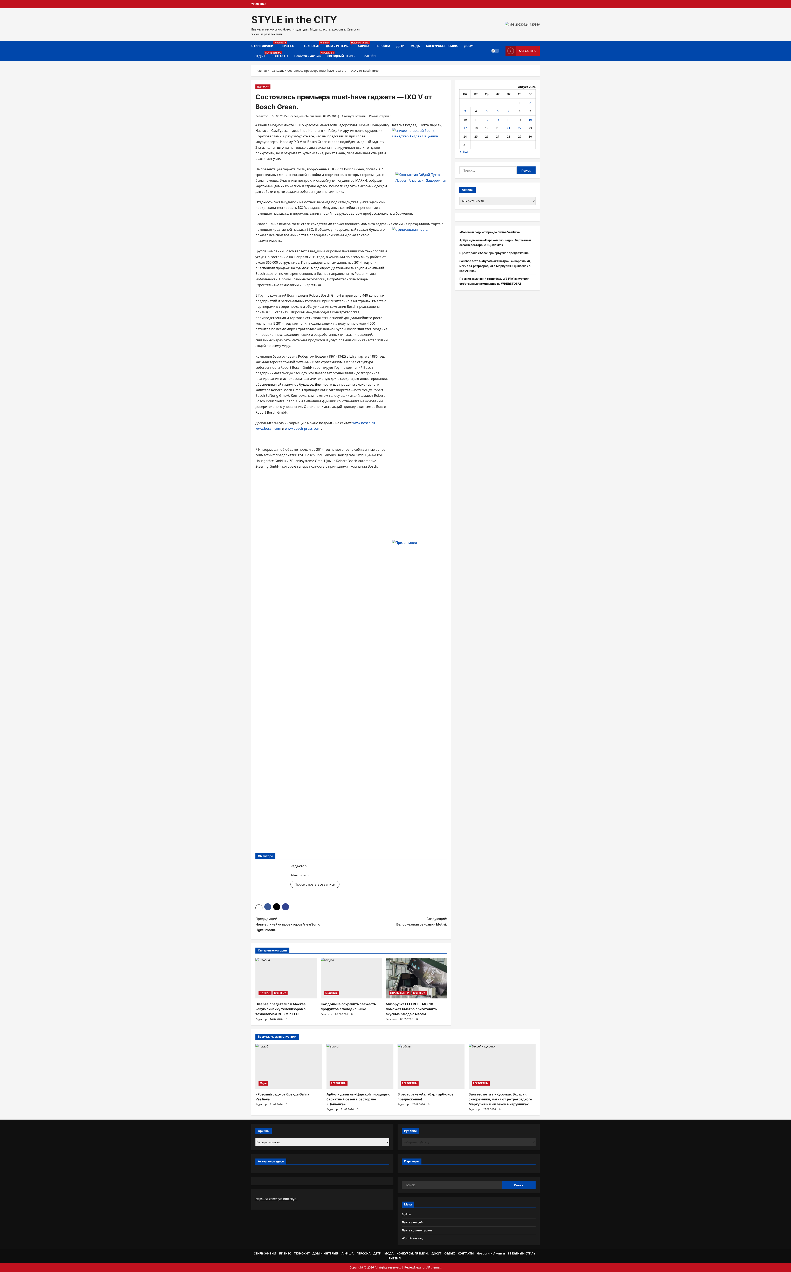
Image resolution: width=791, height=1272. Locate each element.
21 (508, 128)
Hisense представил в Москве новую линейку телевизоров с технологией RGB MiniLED (280, 1009)
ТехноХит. (263, 86)
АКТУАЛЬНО (528, 51)
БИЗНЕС (288, 46)
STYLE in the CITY (294, 19)
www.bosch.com (268, 428)
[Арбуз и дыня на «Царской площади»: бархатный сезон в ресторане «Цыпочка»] (359, 1066)
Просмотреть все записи (315, 884)
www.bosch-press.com (302, 428)
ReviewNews (413, 1267)
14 (508, 120)
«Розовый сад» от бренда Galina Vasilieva (489, 232)
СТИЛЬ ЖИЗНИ (265, 44)
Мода (263, 1083)
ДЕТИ (400, 46)
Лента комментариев (417, 1230)
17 (465, 128)
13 (497, 120)
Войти (406, 1214)
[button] (258, 907)
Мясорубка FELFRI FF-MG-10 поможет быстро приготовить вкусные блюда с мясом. (411, 1009)
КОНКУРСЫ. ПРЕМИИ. (442, 46)
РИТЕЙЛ (370, 56)
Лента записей (412, 1222)
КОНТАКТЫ (280, 56)
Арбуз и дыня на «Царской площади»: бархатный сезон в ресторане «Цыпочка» (358, 1099)
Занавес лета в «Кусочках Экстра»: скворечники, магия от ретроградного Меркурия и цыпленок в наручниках (495, 266)
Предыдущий (287, 924)
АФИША (363, 46)
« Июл (463, 151)
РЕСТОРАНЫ (338, 1083)
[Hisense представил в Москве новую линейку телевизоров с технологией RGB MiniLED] (286, 978)
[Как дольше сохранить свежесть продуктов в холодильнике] (351, 978)
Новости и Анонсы (309, 54)
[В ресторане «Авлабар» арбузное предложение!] (431, 1066)
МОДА (415, 46)
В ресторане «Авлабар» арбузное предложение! (494, 253)
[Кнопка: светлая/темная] (495, 51)
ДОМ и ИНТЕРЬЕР (340, 44)
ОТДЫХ (261, 54)
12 (486, 120)
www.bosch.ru (363, 423)
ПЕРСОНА (383, 46)
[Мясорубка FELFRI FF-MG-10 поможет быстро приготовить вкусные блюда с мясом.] (416, 978)
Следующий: (421, 921)
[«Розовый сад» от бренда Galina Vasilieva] (288, 1066)
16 (530, 120)
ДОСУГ (469, 46)
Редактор (261, 116)
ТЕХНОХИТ (313, 44)
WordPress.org (412, 1238)
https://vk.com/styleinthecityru (276, 1199)
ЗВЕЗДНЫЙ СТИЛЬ (341, 56)
